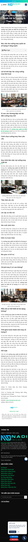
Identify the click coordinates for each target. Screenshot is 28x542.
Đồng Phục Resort (6, 481)
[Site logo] (14, 4)
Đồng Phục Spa (5, 485)
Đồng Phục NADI (5, 442)
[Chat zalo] (26, 459)
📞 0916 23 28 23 (14, 539)
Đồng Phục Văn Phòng (7, 475)
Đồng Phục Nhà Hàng (7, 479)
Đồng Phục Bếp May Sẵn (8, 483)
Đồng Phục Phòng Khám (8, 471)
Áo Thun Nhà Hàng (6, 477)
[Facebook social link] (26, 5)
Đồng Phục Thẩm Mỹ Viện (8, 487)
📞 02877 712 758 (14, 536)
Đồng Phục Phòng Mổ (7, 469)
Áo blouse (4, 467)
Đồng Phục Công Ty (7, 473)
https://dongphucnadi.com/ (13, 400)
